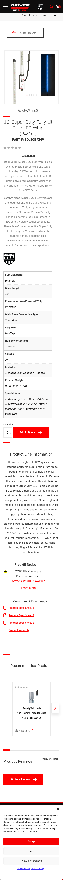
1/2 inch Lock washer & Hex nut (25, 372)
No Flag (10, 333)
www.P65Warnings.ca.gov (28, 580)
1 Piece (10, 346)
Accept (31, 841)
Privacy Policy (37, 868)
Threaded (11, 320)
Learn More (28, 588)
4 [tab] (33, 95)
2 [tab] (29, 95)
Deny (31, 851)
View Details (22, 730)
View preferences (31, 860)
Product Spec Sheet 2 (21, 615)
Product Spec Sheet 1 (21, 607)
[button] (57, 809)
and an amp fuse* (16, 399)
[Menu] (6, 6)
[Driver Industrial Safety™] (20, 6)
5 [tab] (36, 95)
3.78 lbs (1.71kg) (16, 386)
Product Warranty (19, 630)
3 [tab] (31, 95)
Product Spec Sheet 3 (21, 622)
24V (7, 359)
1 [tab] (27, 95)
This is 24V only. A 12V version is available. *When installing (27, 404)
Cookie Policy (23, 868)
